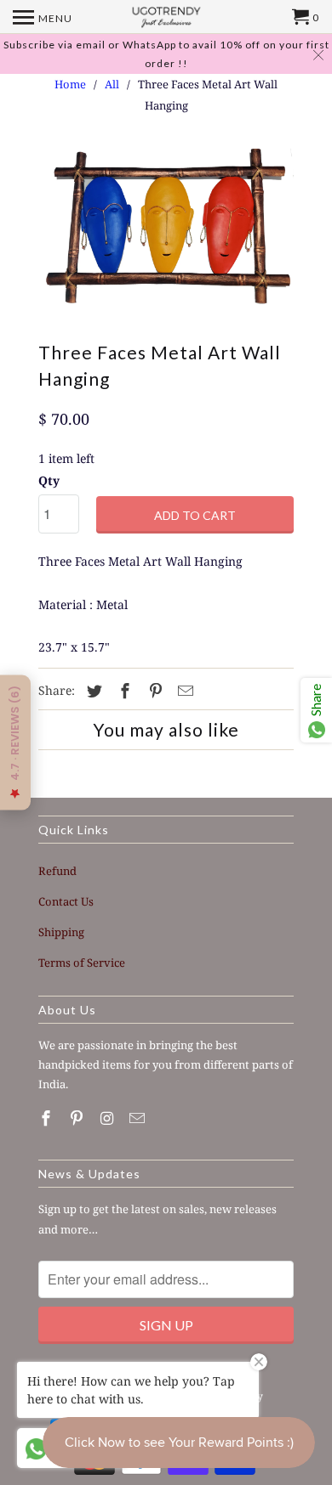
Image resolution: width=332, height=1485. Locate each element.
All (112, 84)
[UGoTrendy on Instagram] (109, 1118)
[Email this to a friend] (183, 690)
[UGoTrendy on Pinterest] (78, 1118)
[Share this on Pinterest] (153, 690)
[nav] (42, 17)
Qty (49, 480)
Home (70, 84)
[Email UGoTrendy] (138, 1118)
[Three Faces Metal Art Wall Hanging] (166, 232)
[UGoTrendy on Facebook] (47, 1118)
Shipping (61, 932)
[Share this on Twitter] (92, 690)
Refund (57, 870)
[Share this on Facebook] (122, 690)
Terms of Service (81, 962)
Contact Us (66, 901)
